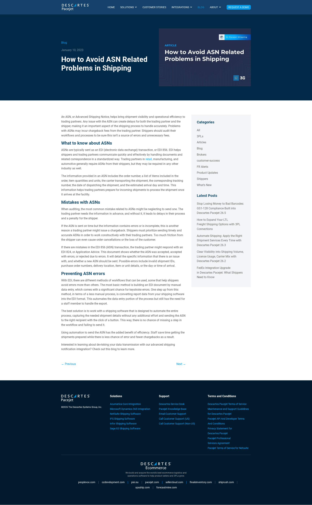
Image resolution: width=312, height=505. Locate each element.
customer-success (208, 160)
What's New (204, 185)
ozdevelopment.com (113, 482)
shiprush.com (226, 482)
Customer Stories (154, 7)
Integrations (180, 7)
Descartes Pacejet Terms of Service (227, 404)
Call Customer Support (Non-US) (177, 423)
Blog (201, 7)
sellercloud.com (174, 482)
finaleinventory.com (201, 482)
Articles (201, 142)
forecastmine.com (166, 487)
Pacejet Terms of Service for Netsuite (228, 448)
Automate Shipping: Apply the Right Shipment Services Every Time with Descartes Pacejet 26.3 (219, 240)
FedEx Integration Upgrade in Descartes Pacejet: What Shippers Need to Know (220, 272)
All (198, 130)
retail (149, 159)
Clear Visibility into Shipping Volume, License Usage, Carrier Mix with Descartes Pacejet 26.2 (220, 256)
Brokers (201, 154)
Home (111, 7)
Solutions (127, 7)
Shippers (202, 179)
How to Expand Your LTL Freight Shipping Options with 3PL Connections (218, 224)
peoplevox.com (86, 482)
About (214, 7)
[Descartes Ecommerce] (156, 466)
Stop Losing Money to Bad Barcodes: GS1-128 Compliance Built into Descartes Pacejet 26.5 (220, 208)
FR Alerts (202, 166)
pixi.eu (134, 482)
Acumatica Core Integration (125, 404)
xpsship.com (142, 487)
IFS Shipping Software (122, 418)
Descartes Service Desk (172, 404)
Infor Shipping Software (123, 423)
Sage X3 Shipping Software (125, 428)
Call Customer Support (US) (174, 418)
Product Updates (207, 172)
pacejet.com (152, 482)
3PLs (200, 136)
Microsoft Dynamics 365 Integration (130, 408)
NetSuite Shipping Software (125, 413)
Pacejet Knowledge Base (172, 408)
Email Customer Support (172, 413)
